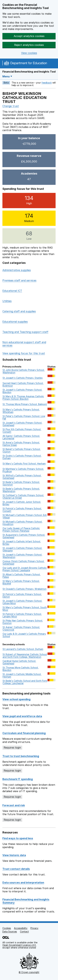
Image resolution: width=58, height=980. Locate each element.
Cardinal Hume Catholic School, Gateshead (19, 662)
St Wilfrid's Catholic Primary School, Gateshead (22, 476)
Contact (24, 931)
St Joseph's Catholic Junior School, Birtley (22, 503)
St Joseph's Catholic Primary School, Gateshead (22, 424)
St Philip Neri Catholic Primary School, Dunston (23, 621)
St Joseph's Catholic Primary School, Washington (22, 556)
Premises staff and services (19, 280)
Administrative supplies (16, 270)
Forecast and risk (13, 805)
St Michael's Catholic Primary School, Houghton (22, 523)
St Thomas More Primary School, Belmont (25, 404)
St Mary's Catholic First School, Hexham (24, 463)
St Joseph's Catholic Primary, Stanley (23, 377)
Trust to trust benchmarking (20, 756)
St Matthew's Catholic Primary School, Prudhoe (23, 470)
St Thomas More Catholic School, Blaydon (21, 668)
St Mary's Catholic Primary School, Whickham (21, 410)
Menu (6, 76)
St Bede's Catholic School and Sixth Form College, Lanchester (25, 682)
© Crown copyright (29, 972)
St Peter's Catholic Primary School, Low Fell (24, 417)
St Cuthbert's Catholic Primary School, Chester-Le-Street (23, 496)
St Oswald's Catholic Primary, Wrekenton (24, 588)
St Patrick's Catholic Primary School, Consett (22, 509)
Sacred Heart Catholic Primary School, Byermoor (23, 384)
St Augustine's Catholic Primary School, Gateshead (24, 536)
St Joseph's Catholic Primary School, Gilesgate (22, 549)
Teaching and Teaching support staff (25, 331)
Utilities (7, 301)
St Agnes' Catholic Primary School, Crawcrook (21, 628)
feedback (46, 82)
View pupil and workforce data (22, 716)
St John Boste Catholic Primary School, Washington (24, 371)
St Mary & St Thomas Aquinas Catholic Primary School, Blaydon (23, 397)
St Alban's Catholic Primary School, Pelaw (21, 575)
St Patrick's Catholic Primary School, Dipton (22, 595)
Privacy (34, 928)
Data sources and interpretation (23, 882)
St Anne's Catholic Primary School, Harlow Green (21, 443)
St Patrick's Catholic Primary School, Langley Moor (22, 615)
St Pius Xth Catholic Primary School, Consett (22, 430)
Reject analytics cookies (29, 44)
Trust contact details (16, 868)
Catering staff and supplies (19, 311)
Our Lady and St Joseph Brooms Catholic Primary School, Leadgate (25, 569)
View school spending (16, 699)
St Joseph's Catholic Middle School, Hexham (22, 675)
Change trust (10, 106)
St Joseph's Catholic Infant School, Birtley (22, 542)
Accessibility (20, 928)
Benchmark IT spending (17, 779)
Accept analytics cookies (29, 36)
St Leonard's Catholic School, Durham (23, 649)
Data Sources (9, 931)
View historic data (14, 855)
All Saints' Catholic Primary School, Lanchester (21, 437)
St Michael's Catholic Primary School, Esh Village (25, 516)
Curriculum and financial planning (24, 733)
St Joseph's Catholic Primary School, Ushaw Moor (22, 602)
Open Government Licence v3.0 (19, 945)
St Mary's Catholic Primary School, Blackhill (21, 582)
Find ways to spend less (17, 838)
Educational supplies (15, 321)
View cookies (29, 53)
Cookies (6, 928)
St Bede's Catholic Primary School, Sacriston (21, 483)
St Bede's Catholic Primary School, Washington (21, 490)
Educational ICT (12, 290)
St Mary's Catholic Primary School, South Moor (25, 608)
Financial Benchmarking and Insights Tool (29, 71)
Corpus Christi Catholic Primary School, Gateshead (23, 562)
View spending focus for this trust (23, 353)
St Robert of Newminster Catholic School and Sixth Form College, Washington (25, 655)
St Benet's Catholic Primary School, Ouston (22, 450)
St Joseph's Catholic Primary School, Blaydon (22, 391)
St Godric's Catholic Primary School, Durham (22, 457)
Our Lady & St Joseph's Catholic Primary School (24, 635)
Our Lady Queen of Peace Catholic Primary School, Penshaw (21, 529)
